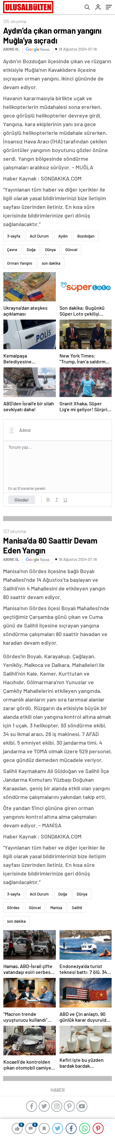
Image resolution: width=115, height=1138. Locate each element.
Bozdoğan (85, 236)
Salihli (77, 907)
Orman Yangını (19, 263)
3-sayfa (13, 236)
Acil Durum (39, 236)
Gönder (21, 500)
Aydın (63, 236)
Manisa (56, 907)
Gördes (13, 907)
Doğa (31, 249)
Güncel (71, 249)
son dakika (51, 263)
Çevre (12, 249)
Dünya (50, 249)
